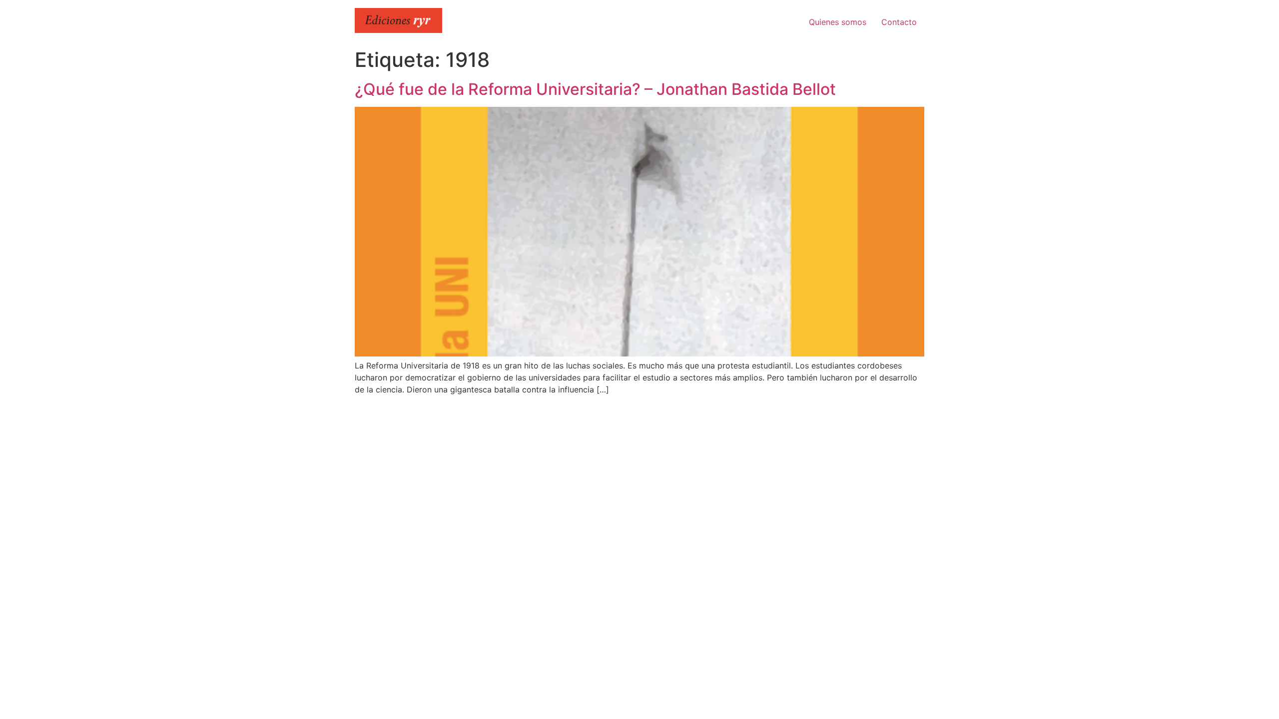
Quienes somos (837, 22)
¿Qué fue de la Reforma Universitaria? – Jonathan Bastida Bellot (595, 89)
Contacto (899, 22)
